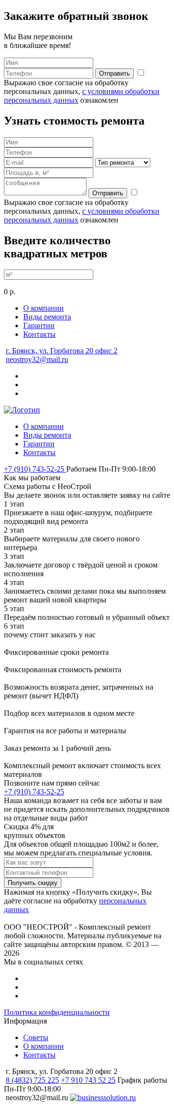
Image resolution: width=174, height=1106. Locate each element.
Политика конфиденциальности (57, 1012)
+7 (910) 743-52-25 (35, 469)
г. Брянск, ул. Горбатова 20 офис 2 (61, 351)
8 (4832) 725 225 (32, 1080)
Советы (35, 1037)
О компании (43, 308)
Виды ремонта (47, 317)
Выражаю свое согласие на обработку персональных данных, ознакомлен (82, 91)
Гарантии (39, 325)
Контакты (39, 334)
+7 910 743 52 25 (88, 1080)
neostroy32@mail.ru (37, 359)
